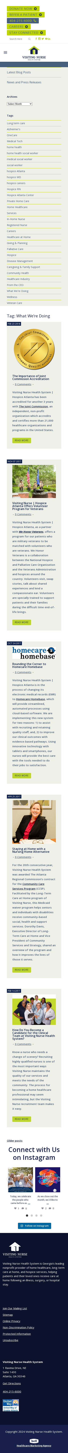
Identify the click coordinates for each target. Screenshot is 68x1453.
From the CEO (15, 285)
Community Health (18, 273)
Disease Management (20, 261)
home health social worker (22, 153)
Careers (11, 231)
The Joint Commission (33, 406)
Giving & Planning (17, 243)
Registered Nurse (17, 225)
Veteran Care (14, 303)
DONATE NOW (20, 9)
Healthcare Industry (18, 279)
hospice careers (16, 183)
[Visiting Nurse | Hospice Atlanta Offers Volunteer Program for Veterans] (34, 481)
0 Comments (23, 384)
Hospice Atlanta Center (20, 195)
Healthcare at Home (19, 237)
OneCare (12, 135)
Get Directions (12, 1383)
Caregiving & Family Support (23, 267)
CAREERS (16, 27)
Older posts (14, 1140)
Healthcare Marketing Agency (34, 1445)
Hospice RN (14, 189)
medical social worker (19, 159)
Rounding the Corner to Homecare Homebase (29, 665)
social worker (14, 165)
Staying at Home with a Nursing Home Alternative (31, 850)
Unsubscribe (10, 1340)
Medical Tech (14, 141)
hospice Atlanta (16, 171)
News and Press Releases (24, 82)
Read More (21, 440)
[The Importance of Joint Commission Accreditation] (34, 349)
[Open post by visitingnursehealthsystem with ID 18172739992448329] (20, 1179)
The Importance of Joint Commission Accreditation (30, 377)
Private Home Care (18, 201)
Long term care (16, 123)
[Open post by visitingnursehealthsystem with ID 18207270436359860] (47, 1179)
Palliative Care (15, 249)
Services (12, 213)
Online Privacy (11, 1321)
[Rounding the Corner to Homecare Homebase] (34, 653)
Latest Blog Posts (19, 72)
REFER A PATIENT (23, 15)
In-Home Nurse (16, 219)
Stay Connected (23, 33)
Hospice (11, 255)
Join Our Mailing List (15, 1308)
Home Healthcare (17, 207)
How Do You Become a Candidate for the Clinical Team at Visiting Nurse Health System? (33, 1034)
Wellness (12, 297)
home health (14, 147)
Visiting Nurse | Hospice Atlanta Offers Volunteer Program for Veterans (30, 506)
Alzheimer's (13, 129)
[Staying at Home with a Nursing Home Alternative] (34, 822)
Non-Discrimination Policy (18, 1327)
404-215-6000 (20, 21)
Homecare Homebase (30, 699)
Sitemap (8, 1314)
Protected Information (17, 1334)
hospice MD (14, 177)
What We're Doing (17, 291)
